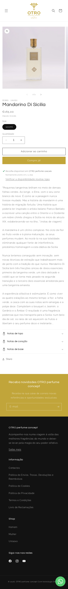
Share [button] (9, 359)
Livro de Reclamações (21, 507)
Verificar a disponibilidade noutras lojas (28, 179)
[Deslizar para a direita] (40, 94)
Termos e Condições (20, 500)
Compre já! (34, 160)
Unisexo (13, 541)
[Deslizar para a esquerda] (27, 94)
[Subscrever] (58, 406)
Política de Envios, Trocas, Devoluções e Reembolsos (31, 477)
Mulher (12, 534)
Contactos (14, 468)
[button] (6, 10)
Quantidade (8, 134)
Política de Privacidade (21, 493)
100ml (9, 127)
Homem (13, 527)
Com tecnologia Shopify (49, 582)
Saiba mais (15, 449)
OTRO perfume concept (26, 582)
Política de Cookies (19, 486)
